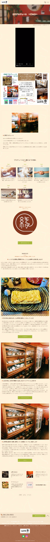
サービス (29, 494)
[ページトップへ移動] (47, 515)
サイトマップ (43, 525)
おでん (24, 494)
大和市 (20, 494)
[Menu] (48, 2)
